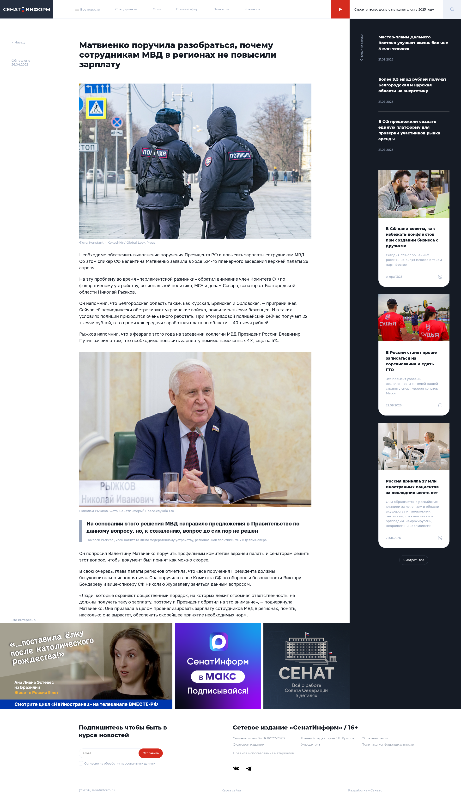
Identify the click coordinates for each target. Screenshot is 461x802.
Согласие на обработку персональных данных (119, 763)
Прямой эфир (187, 9)
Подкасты (221, 9)
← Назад (18, 42)
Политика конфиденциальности (388, 744)
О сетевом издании (248, 744)
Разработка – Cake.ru (365, 790)
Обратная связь (375, 738)
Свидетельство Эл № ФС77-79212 (259, 738)
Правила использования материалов (263, 753)
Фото (157, 9)
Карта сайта (231, 790)
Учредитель (310, 744)
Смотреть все (413, 560)
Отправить (151, 753)
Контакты (252, 9)
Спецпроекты (126, 9)
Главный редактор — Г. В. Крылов (327, 738)
